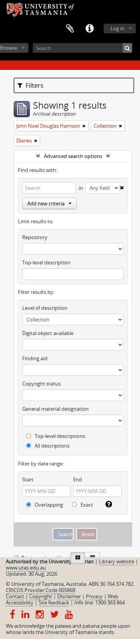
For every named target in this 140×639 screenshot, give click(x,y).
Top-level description (46, 262)
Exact (86, 504)
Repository (34, 237)
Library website (116, 561)
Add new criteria (46, 203)
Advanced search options (73, 156)
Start (27, 479)
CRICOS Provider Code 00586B (40, 590)
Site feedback (53, 602)
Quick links (89, 28)
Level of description (44, 307)
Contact (15, 596)
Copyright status (41, 383)
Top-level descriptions (59, 435)
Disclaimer (69, 596)
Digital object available (48, 333)
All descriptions (51, 445)
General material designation (55, 408)
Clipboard (70, 28)
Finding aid (34, 358)
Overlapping (48, 504)
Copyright (40, 596)
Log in (117, 28)
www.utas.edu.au (26, 567)
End (77, 479)
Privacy (94, 596)
